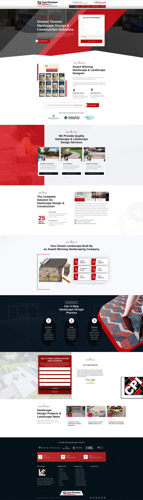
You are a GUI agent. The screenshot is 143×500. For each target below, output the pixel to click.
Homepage (61, 469)
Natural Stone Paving (71, 173)
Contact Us (61, 485)
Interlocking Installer (48, 173)
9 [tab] (74, 177)
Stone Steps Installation (94, 173)
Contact (103, 6)
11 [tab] (78, 177)
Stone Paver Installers (63, 479)
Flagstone (100, 199)
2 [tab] (63, 177)
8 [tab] (73, 177)
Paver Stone (80, 199)
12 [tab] (79, 177)
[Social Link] (91, 498)
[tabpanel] (48, 161)
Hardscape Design (62, 475)
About (83, 6)
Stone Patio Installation (80, 477)
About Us (61, 471)
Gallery (88, 6)
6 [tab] (69, 177)
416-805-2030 (100, 3)
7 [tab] (71, 177)
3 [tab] (64, 177)
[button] (53, 80)
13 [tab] (81, 177)
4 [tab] (66, 177)
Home (71, 6)
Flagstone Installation (80, 471)
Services (77, 6)
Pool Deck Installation (80, 479)
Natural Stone (90, 199)
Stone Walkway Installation (81, 485)
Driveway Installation (80, 469)
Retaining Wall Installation (81, 481)
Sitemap (60, 483)
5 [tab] (68, 177)
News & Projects (95, 6)
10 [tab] (76, 177)
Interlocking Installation (80, 473)
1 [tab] (61, 177)
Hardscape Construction (64, 477)
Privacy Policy (58, 497)
